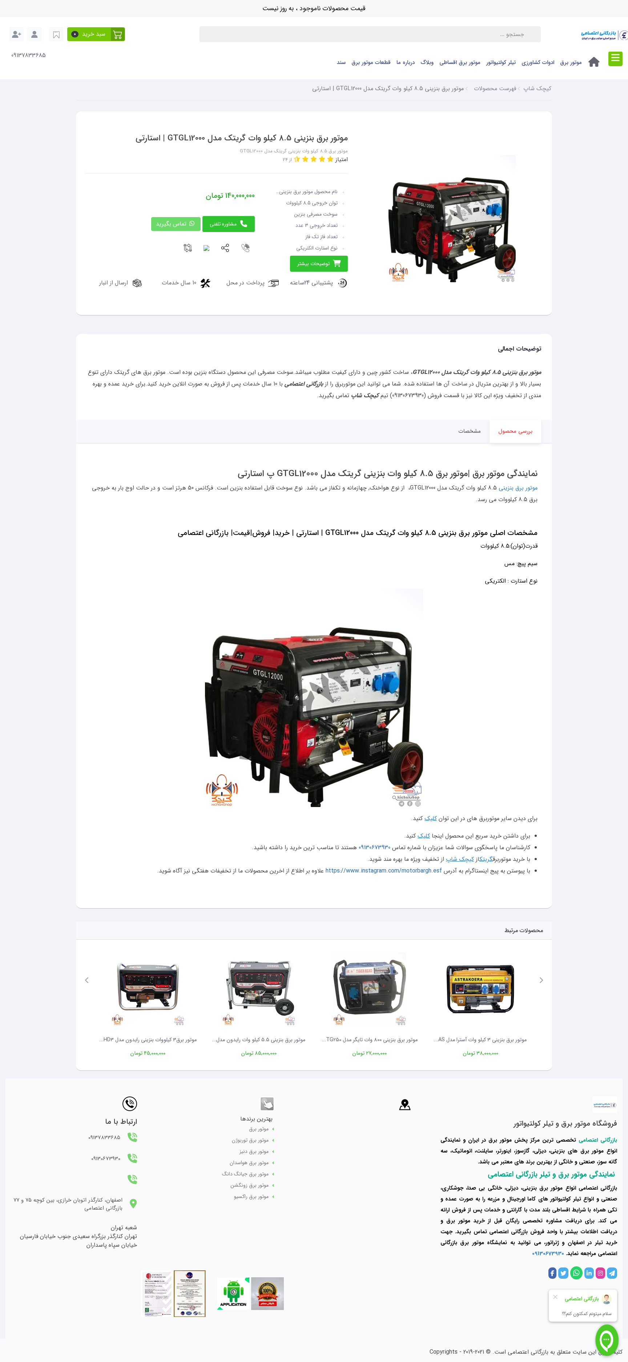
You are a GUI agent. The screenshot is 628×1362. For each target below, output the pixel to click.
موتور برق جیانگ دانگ (245, 1174)
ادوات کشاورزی (538, 62)
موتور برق (571, 62)
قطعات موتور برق (371, 62)
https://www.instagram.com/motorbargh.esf (384, 870)
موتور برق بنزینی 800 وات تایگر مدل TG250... (370, 1040)
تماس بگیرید (172, 223)
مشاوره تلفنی (223, 224)
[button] (96, 34)
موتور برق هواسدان (249, 1163)
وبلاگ (427, 62)
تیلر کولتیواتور (501, 62)
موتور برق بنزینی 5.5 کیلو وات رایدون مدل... (258, 1040)
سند (341, 62)
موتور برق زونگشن (249, 1185)
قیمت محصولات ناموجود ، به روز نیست (314, 8)
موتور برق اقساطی (459, 62)
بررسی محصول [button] (515, 431)
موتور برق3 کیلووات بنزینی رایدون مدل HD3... (148, 1040)
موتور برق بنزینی (518, 487)
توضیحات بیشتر (313, 264)
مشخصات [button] (470, 431)
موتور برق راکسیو (251, 1197)
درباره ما (405, 62)
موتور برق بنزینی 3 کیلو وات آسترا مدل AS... (480, 1040)
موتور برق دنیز (254, 1151)
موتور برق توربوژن (250, 1140)
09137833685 (28, 55)
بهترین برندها (256, 1118)
